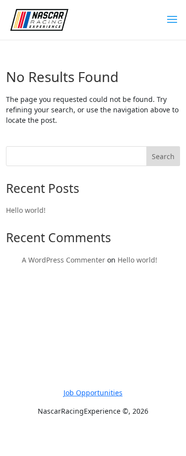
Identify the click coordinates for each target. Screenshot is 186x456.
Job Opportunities (93, 392)
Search (163, 156)
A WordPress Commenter (63, 260)
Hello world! (26, 210)
